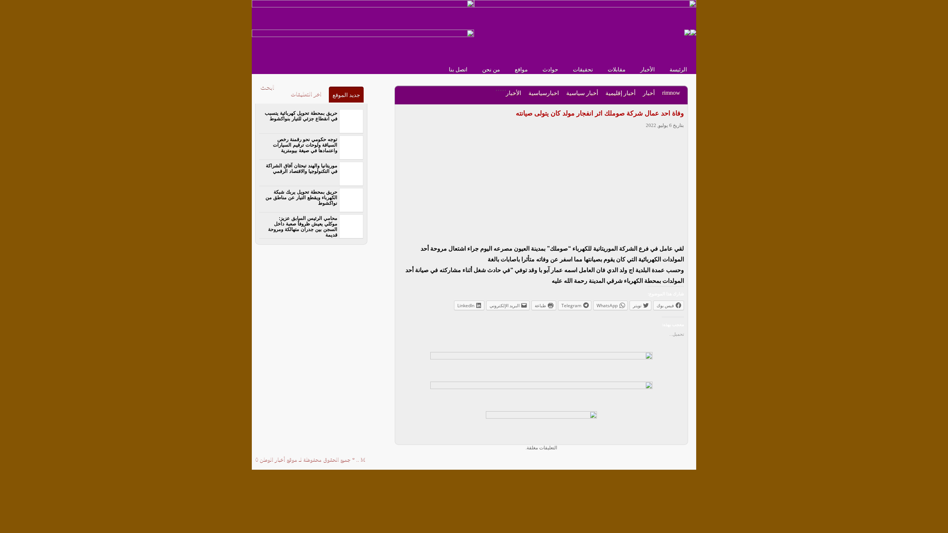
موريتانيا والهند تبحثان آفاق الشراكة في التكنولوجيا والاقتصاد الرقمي (301, 168)
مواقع (521, 70)
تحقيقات (583, 70)
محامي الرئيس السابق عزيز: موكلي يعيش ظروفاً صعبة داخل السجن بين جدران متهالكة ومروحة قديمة (302, 226)
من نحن (491, 70)
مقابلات (616, 70)
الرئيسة (678, 70)
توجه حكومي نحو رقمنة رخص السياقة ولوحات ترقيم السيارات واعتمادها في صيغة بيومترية (305, 145)
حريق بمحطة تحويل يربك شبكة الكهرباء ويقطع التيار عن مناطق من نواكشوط (301, 197)
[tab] (346, 95)
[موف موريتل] (363, 14)
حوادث (550, 70)
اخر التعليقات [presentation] (306, 94)
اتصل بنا (458, 70)
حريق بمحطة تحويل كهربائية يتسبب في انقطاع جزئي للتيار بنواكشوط (301, 115)
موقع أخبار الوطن (277, 459)
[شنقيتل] (363, 44)
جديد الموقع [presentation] (346, 95)
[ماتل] (541, 425)
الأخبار (647, 70)
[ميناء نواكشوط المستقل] (690, 32)
